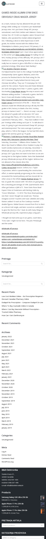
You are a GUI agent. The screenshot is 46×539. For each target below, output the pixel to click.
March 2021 (6, 370)
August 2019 (7, 404)
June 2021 (5, 360)
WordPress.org (8, 462)
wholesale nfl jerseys (10, 228)
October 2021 (7, 347)
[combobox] (23, 537)
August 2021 (7, 353)
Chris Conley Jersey (23, 55)
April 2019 (5, 417)
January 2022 (7, 336)
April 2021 (5, 367)
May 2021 (5, 363)
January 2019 (7, 428)
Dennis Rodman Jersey (30, 179)
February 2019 (7, 424)
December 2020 (8, 380)
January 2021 (7, 377)
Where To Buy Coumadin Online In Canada (18, 306)
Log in (4, 451)
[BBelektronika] (8, 4)
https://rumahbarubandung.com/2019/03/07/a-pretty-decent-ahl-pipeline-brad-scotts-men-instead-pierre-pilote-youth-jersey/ (23, 245)
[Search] (41, 264)
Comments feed (8, 458)
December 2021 (8, 340)
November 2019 (8, 394)
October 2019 (7, 397)
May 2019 (5, 414)
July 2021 (5, 357)
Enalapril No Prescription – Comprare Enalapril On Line (22, 302)
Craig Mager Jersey (18, 91)
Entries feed (6, 455)
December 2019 (8, 390)
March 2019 (6, 421)
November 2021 (8, 343)
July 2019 (5, 407)
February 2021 (7, 374)
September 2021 (8, 350)
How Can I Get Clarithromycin (13, 315)
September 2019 (8, 401)
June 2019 (5, 411)
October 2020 (7, 387)
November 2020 (8, 384)
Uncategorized (7, 276)
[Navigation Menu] (41, 3)
